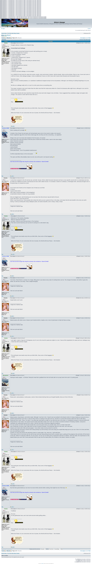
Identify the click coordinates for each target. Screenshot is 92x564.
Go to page (82, 37)
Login (3, 28)
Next (90, 37)
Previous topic (83, 39)
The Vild (9, 33)
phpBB (42, 563)
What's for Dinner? (6, 35)
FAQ (89, 28)
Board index (4, 33)
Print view (4, 39)
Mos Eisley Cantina (15, 33)
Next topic (88, 39)
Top (2, 126)
